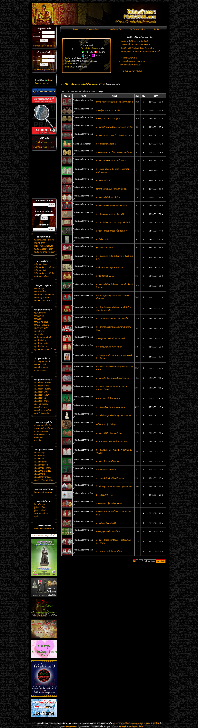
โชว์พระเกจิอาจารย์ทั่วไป (44, 273)
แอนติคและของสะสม (42, 434)
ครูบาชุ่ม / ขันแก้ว (41, 328)
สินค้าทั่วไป (38, 440)
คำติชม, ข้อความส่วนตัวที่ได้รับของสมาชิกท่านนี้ (140, 52)
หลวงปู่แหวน (39, 316)
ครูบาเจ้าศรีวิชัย (40, 313)
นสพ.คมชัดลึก (39, 243)
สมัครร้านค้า (38, 70)
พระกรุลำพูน (39, 288)
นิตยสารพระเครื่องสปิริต (43, 246)
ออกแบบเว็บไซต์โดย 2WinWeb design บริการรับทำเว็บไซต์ (136, 723)
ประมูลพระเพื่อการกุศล (43, 492)
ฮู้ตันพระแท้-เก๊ (39, 510)
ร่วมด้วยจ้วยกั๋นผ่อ (41, 513)
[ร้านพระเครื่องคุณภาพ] (44, 91)
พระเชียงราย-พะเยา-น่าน (44, 294)
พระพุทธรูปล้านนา (41, 298)
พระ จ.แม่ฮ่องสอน (41, 404)
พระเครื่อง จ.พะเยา (41, 395)
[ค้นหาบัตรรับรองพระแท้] (44, 134)
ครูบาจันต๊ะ (38, 334)
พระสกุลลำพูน (39, 453)
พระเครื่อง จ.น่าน (41, 392)
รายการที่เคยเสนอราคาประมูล (132, 61)
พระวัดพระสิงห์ (40, 364)
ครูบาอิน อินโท (40, 340)
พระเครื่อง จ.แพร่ (40, 398)
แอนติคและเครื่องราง (42, 276)
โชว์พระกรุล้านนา (41, 264)
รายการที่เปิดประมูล (128, 58)
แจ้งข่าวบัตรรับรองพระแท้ (44, 529)
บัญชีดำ (37, 516)
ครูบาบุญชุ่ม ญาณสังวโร (43, 349)
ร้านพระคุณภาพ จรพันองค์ (131, 71)
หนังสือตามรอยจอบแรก (43, 249)
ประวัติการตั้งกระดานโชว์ (130, 65)
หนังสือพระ (38, 437)
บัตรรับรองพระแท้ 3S (138, 29)
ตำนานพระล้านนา (93, 29)
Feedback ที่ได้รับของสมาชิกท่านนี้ (134, 41)
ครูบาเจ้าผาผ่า (39, 331)
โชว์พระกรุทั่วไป (40, 270)
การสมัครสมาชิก (115, 29)
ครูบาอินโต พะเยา (41, 346)
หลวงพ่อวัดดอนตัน (41, 325)
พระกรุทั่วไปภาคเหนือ (43, 301)
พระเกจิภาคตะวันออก (42, 471)
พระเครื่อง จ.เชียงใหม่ (42, 383)
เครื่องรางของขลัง (41, 431)
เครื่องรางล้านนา (40, 371)
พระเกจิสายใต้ (39, 474)
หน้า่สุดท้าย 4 (149, 561)
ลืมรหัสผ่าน (50, 46)
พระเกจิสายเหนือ (41, 462)
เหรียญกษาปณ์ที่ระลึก (42, 425)
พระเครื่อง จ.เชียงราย (42, 389)
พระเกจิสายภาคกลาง (42, 468)
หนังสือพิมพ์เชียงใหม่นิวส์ (44, 240)
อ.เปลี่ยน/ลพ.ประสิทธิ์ (42, 337)
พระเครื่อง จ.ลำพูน (41, 386)
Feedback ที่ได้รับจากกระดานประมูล (135, 45)
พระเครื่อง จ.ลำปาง (41, 401)
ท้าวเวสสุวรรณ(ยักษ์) (42, 361)
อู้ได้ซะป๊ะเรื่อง (39, 507)
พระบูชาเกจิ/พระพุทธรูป (43, 480)
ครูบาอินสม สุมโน (41, 343)
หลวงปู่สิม (38, 319)
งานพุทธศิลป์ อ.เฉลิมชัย (43, 428)
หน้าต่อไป (161, 561)
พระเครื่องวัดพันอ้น (41, 367)
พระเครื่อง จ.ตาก (40, 407)
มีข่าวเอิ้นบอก (39, 504)
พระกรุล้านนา (39, 456)
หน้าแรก (74, 29)
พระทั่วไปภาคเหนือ (41, 413)
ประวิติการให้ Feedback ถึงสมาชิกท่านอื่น (137, 48)
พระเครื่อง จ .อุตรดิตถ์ (42, 410)
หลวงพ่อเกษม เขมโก (42, 322)
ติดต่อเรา (157, 29)
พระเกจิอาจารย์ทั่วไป (42, 477)
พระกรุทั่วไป (39, 459)
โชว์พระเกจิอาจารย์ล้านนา (45, 267)
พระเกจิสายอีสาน (41, 465)
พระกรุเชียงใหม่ (40, 291)
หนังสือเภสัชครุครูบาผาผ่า (44, 252)
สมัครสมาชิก (38, 46)
